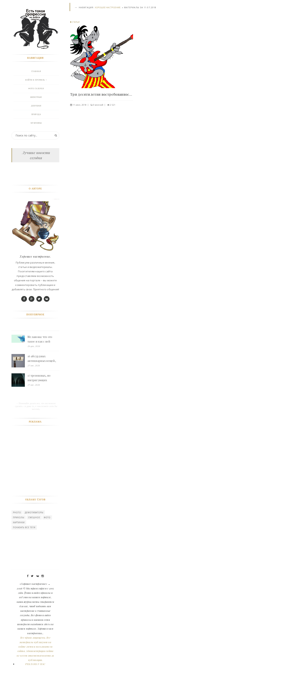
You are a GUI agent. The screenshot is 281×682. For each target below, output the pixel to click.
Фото (47, 517)
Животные (36, 97)
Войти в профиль (35, 80)
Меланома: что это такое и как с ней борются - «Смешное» (42, 339)
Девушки (36, 106)
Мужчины (36, 123)
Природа (36, 114)
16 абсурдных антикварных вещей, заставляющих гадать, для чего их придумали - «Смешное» (43, 358)
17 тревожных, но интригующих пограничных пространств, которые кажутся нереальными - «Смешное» (43, 378)
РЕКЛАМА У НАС (35, 664)
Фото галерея (36, 88)
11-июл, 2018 (79, 104)
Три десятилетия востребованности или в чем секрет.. (101, 94)
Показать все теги (24, 527)
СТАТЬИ (76, 22)
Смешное (34, 517)
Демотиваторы (34, 512)
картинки (19, 522)
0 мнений (98, 104)
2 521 (112, 104)
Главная (36, 71)
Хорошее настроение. (108, 7)
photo (17, 512)
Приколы (18, 517)
